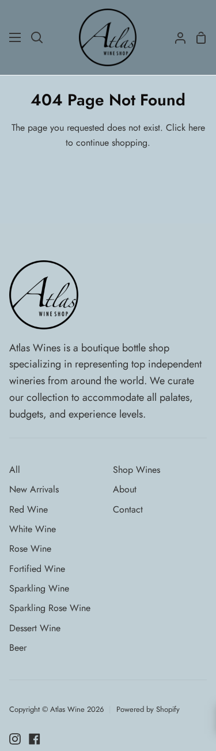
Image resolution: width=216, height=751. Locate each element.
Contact (128, 509)
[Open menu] (15, 37)
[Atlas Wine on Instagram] (15, 739)
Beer (17, 647)
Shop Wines (136, 469)
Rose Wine (30, 548)
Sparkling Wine (39, 588)
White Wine (32, 529)
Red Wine (28, 509)
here (196, 127)
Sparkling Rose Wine (49, 608)
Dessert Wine (34, 628)
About (125, 489)
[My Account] (175, 37)
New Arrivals (34, 489)
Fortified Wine (37, 568)
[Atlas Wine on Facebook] (34, 739)
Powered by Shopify (148, 709)
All (14, 469)
